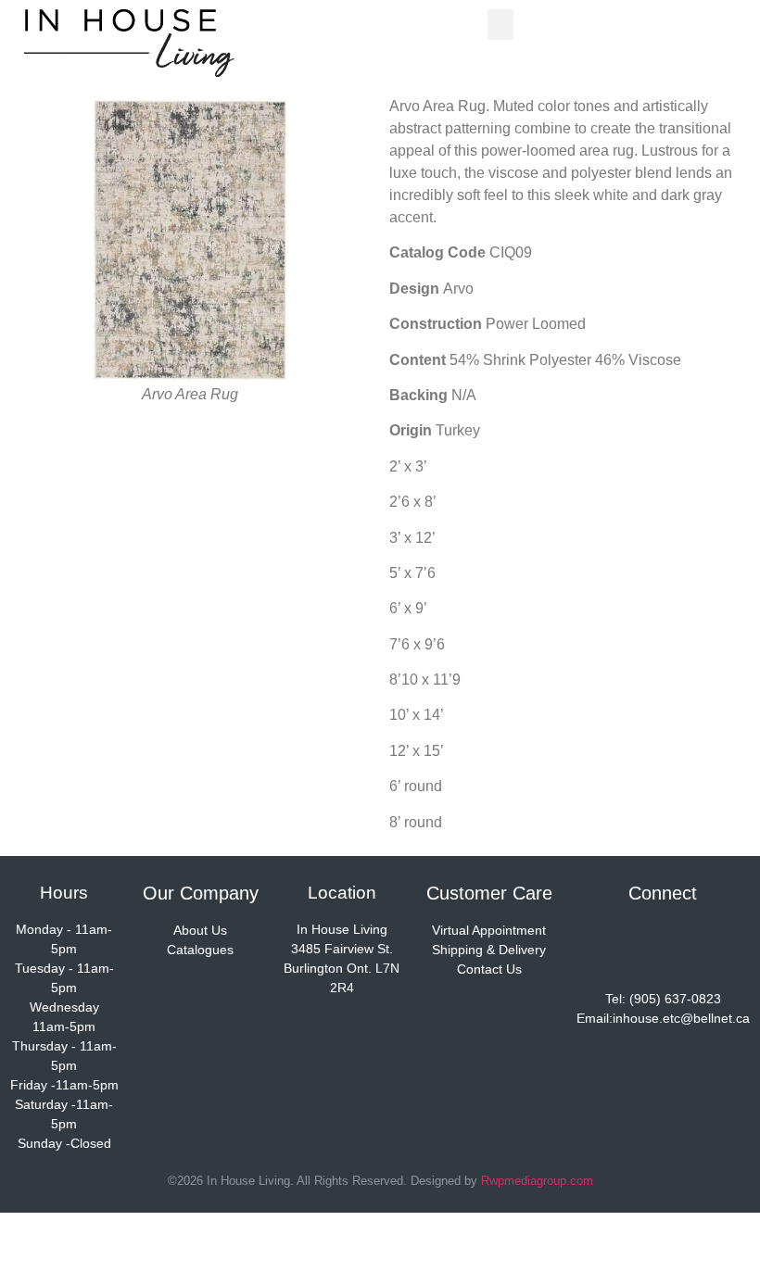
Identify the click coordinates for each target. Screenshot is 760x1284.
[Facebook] (608, 946)
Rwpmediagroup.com (537, 1181)
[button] (500, 24)
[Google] (717, 946)
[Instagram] (663, 946)
